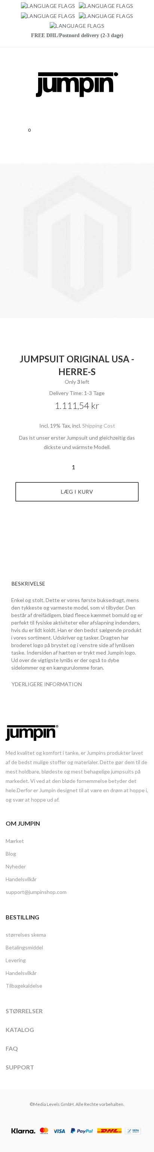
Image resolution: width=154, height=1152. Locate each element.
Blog (11, 853)
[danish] (48, 16)
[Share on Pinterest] (86, 529)
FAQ (12, 1048)
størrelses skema (26, 934)
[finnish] (106, 16)
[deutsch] (48, 6)
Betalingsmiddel (24, 947)
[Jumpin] (77, 105)
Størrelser (24, 1010)
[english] (106, 6)
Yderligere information (47, 684)
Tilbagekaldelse (24, 985)
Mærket (15, 841)
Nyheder (16, 866)
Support (20, 1067)
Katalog (20, 1029)
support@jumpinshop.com (36, 892)
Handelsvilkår (21, 879)
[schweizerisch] (77, 26)
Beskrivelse (28, 583)
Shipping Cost (98, 425)
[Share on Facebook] (69, 529)
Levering (16, 960)
